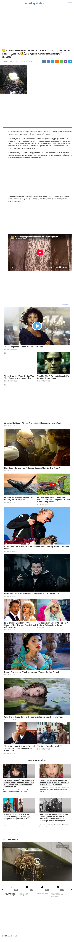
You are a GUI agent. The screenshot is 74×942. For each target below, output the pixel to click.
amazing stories (34, 3)
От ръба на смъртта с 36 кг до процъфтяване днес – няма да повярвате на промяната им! (16, 816)
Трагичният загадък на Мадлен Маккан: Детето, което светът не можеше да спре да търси (54, 782)
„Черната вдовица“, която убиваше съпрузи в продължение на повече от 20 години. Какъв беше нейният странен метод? (18, 783)
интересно (29, 61)
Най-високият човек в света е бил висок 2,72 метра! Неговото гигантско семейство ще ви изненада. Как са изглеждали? (54, 817)
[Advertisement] (37, 29)
